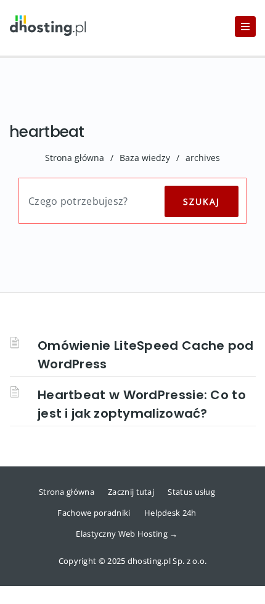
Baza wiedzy (145, 157)
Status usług (191, 491)
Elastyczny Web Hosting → (126, 533)
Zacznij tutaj (131, 491)
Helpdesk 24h (170, 512)
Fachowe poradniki (93, 512)
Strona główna (74, 157)
